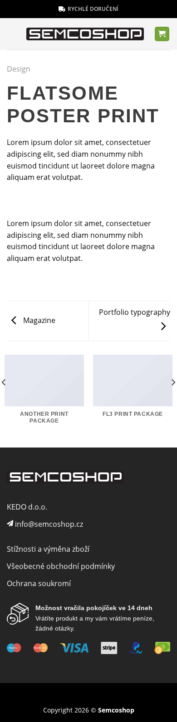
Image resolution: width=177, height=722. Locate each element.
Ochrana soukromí (39, 583)
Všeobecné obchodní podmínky (61, 566)
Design (18, 69)
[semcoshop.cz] (85, 34)
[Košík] (162, 34)
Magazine (38, 320)
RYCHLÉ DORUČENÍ (93, 9)
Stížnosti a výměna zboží (48, 549)
